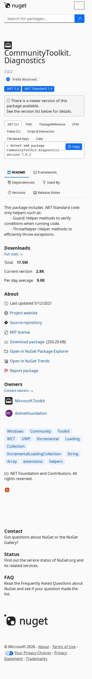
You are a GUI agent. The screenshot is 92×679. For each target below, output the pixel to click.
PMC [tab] (29, 124)
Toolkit (64, 431)
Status (11, 554)
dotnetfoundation (31, 413)
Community (40, 431)
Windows (15, 431)
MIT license (20, 332)
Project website (24, 312)
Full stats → (13, 254)
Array (12, 461)
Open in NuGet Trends (30, 361)
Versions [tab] (18, 192)
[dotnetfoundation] (8, 413)
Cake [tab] (39, 139)
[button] (74, 146)
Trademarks (36, 658)
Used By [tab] (53, 182)
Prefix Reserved (25, 79)
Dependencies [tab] (23, 182)
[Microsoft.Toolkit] (8, 401)
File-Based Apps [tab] (18, 139)
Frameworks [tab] (47, 172)
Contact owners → (18, 390)
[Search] (79, 18)
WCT (11, 438)
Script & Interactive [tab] (40, 131)
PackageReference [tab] (52, 124)
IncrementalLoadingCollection (34, 453)
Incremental (48, 438)
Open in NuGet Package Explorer (39, 351)
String (72, 453)
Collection (16, 446)
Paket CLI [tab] (13, 131)
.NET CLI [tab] (13, 124)
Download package (27, 341)
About (43, 646)
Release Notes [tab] (48, 192)
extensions (33, 461)
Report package (24, 370)
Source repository (26, 322)
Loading (72, 438)
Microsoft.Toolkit (30, 400)
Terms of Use (64, 646)
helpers (56, 461)
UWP (26, 438)
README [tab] (18, 172)
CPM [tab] (75, 124)
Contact (13, 531)
